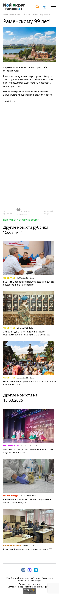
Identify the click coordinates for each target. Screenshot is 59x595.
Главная (7, 14)
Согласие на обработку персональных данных (30, 586)
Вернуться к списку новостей (21, 219)
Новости (16, 14)
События (26, 14)
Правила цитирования (29, 584)
